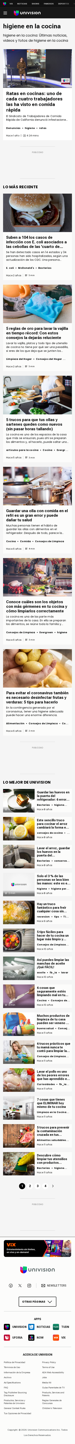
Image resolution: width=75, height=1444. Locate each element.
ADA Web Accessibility (53, 1372)
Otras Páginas (33, 1302)
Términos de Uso (12, 1367)
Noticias (22, 4)
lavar (64, 972)
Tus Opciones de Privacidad (17, 1413)
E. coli (10, 268)
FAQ (6, 1387)
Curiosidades (46, 1084)
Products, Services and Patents (53, 1394)
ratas (42, 128)
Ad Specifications (12, 1382)
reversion (43, 916)
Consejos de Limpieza (49, 541)
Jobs (44, 1377)
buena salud (45, 1028)
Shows (35, 4)
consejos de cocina (50, 832)
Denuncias (13, 128)
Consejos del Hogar (49, 359)
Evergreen (63, 450)
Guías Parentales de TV (53, 1387)
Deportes (63, 4)
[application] (37, 68)
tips (56, 916)
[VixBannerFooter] (37, 1248)
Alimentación (15, 723)
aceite (41, 972)
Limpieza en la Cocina (51, 1112)
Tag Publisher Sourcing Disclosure (15, 1394)
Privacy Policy (49, 1362)
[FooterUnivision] (37, 1270)
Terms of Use (48, 1367)
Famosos (49, 4)
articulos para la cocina (22, 450)
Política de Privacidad (14, 1362)
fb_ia (53, 972)
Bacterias (44, 268)
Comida (25, 541)
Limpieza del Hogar (19, 359)
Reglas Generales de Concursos (52, 1401)
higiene (30, 128)
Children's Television (52, 1408)
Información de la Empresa (17, 1372)
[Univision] (27, 13)
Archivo (7, 1377)
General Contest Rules (14, 1408)
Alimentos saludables (51, 1140)
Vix (11, 4)
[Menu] (5, 13)
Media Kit (46, 1382)
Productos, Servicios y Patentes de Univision (14, 1401)
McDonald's (26, 268)
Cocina (47, 450)
